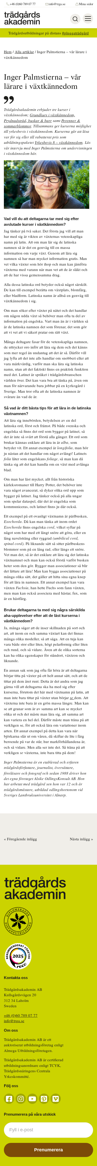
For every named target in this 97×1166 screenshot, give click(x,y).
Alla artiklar (24, 51)
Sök (75, 19)
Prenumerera (48, 1149)
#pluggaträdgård (75, 32)
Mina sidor (86, 4)
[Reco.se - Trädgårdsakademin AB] (18, 956)
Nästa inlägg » (81, 838)
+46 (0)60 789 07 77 (22, 4)
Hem (8, 51)
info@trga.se (57, 4)
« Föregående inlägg (20, 838)
